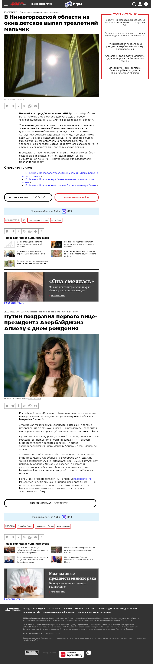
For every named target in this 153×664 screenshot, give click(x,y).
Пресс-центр (54, 609)
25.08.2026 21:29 (11, 312)
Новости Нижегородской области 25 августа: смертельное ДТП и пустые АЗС (124, 22)
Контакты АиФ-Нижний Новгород (59, 612)
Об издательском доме (34, 609)
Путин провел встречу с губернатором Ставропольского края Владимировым (32, 550)
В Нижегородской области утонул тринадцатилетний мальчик (29, 244)
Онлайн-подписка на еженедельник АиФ (117, 609)
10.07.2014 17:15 (10, 12)
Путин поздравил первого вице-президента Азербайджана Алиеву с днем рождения (125, 46)
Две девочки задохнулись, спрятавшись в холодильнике (31, 252)
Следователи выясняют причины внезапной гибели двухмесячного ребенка (80, 253)
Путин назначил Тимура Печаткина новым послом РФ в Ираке (78, 559)
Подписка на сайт (31, 612)
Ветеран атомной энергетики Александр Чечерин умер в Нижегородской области (124, 70)
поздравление (82, 478)
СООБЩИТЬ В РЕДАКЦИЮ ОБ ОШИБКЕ (94, 612)
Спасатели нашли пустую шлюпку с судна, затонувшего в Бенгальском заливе (124, 58)
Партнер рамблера (49, 653)
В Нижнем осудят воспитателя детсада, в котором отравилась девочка (79, 244)
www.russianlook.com (14, 99)
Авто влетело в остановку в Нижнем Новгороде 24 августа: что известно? (125, 34)
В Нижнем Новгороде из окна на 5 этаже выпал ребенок (60, 185)
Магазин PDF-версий (84, 609)
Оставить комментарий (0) (76, 197)
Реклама (68, 609)
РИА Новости (34, 399)
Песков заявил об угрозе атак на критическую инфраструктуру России (79, 550)
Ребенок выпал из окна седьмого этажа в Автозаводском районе (32, 262)
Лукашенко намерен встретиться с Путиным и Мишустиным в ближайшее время (32, 559)
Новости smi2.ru (14, 302)
